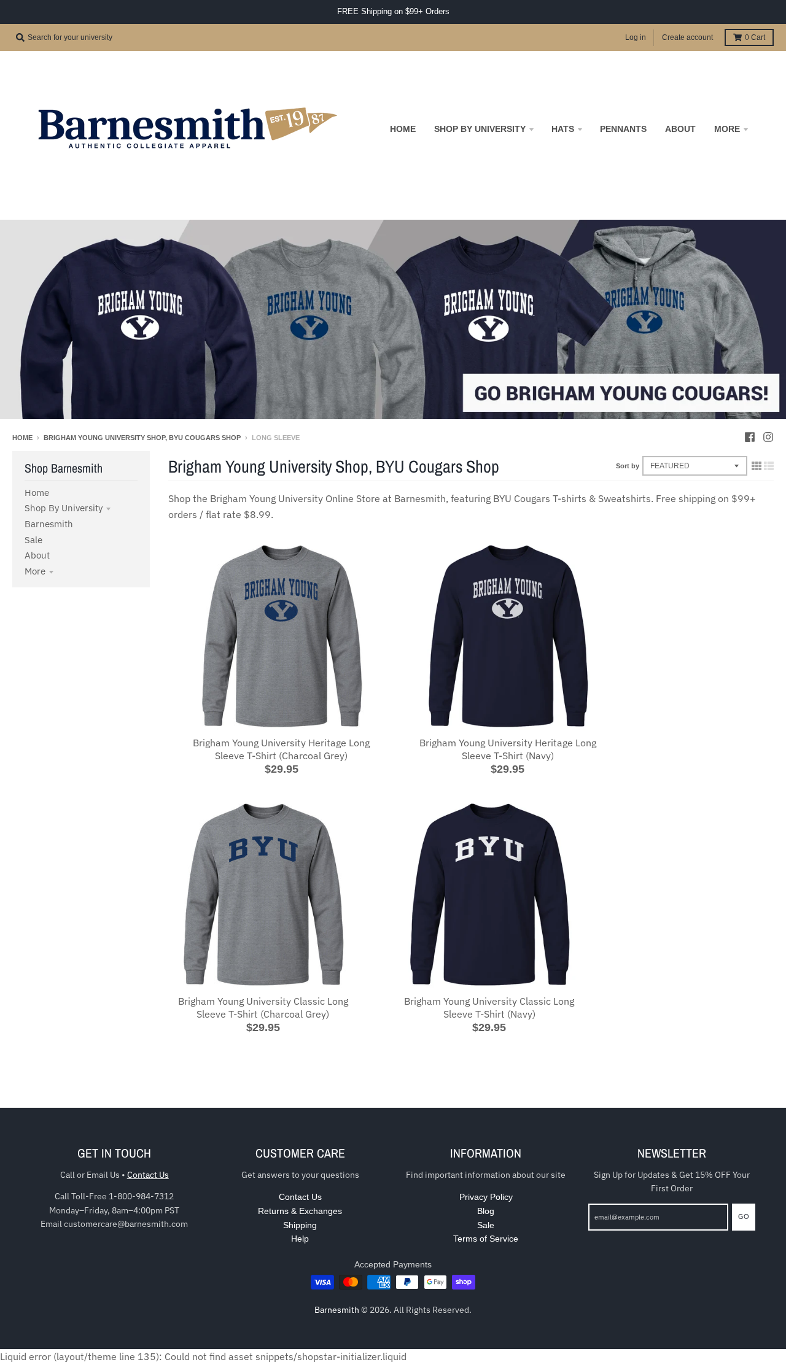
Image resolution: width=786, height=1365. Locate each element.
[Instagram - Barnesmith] (768, 437)
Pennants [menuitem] (623, 129)
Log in (635, 37)
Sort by (627, 466)
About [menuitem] (680, 129)
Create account (687, 37)
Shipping (300, 1225)
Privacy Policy (486, 1197)
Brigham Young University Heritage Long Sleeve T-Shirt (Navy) (507, 749)
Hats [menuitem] (562, 129)
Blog (485, 1211)
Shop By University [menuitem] (480, 129)
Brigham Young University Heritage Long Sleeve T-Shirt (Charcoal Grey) (281, 749)
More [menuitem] (727, 129)
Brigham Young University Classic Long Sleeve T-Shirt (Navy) (489, 1007)
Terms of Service (485, 1238)
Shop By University (64, 508)
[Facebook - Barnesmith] (749, 437)
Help (300, 1238)
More (35, 571)
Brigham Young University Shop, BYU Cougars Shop (142, 437)
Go (743, 1216)
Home (22, 437)
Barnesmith (49, 524)
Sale (33, 540)
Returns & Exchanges (300, 1211)
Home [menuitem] (403, 129)
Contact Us (148, 1174)
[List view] (769, 466)
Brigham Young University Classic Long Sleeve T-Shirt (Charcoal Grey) (263, 1007)
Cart (755, 37)
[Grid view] (756, 466)
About (37, 555)
